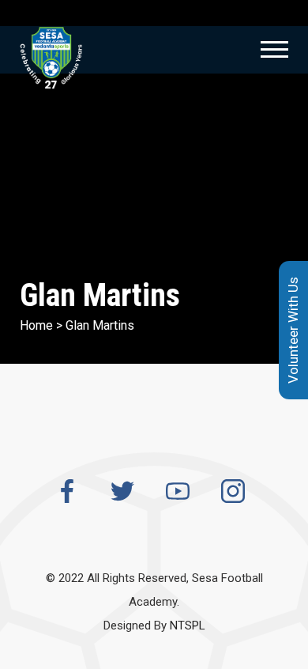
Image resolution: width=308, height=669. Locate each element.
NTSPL (187, 625)
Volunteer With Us (293, 330)
